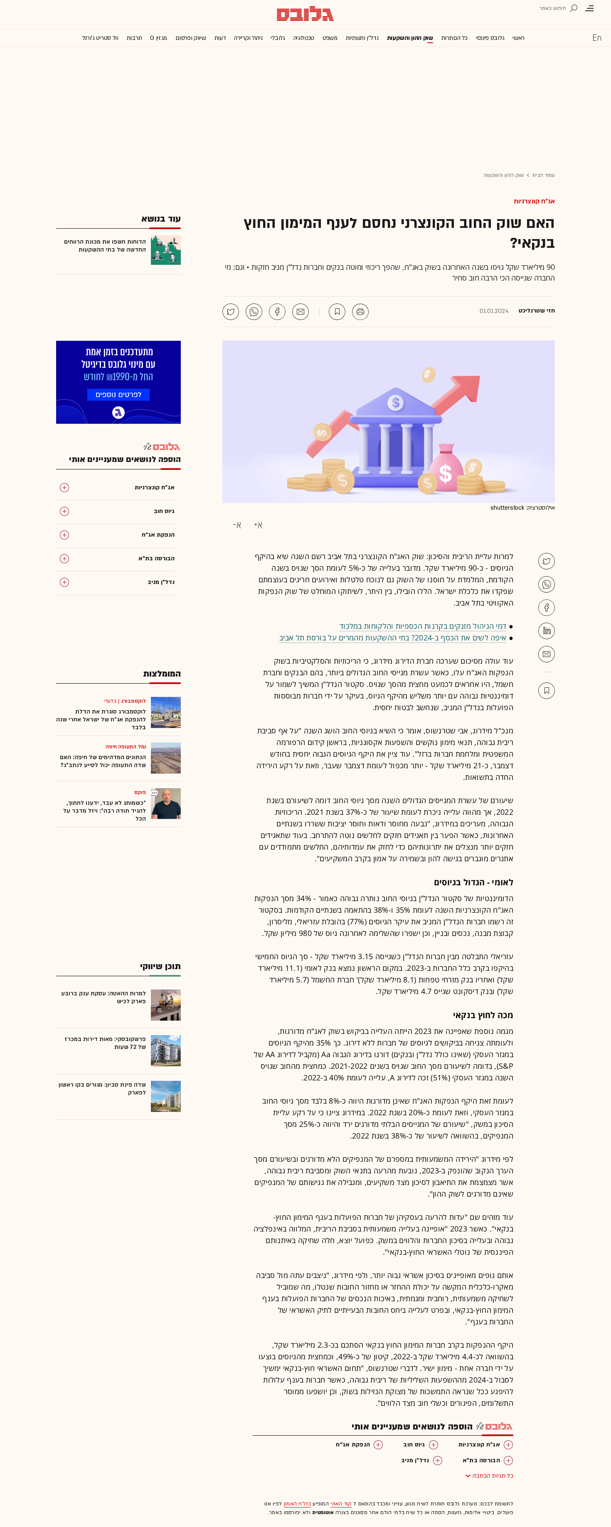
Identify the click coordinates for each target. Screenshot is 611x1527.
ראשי (518, 38)
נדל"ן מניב (415, 1460)
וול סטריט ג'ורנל (100, 38)
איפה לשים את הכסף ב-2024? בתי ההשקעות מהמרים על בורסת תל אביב (392, 638)
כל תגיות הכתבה (493, 1476)
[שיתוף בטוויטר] (230, 311)
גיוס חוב (414, 1445)
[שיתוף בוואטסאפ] (254, 311)
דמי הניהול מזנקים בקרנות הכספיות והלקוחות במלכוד (423, 626)
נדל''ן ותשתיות (362, 38)
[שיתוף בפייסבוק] (277, 311)
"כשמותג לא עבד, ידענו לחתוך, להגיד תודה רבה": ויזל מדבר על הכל (104, 811)
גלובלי (278, 38)
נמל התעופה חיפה (126, 746)
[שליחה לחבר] (300, 311)
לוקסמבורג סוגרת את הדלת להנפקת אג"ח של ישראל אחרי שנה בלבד (101, 719)
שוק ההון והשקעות (410, 38)
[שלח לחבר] (546, 654)
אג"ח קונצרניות (534, 201)
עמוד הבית (543, 175)
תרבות (134, 38)
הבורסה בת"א (481, 1460)
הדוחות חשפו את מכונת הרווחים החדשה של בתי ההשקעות (105, 246)
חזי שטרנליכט (537, 311)
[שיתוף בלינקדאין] (546, 631)
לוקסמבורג (133, 701)
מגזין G (158, 38)
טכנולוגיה (303, 38)
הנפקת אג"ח (353, 1445)
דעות (220, 38)
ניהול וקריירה (248, 38)
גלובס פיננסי (490, 38)
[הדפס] (360, 311)
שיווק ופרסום (190, 38)
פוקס (140, 792)
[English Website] (597, 37)
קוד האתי (340, 1503)
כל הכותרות (454, 38)
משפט (330, 38)
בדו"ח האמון (297, 1503)
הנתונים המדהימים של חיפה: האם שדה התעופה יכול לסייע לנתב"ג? (103, 761)
